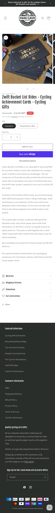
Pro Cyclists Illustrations (15, 359)
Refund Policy (11, 400)
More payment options (27, 160)
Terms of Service (12, 412)
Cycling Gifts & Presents (15, 335)
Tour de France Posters (15, 347)
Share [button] (7, 304)
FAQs (7, 388)
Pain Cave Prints (23, 508)
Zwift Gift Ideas (11, 365)
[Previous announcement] (5, 3)
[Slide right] (33, 89)
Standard (9, 126)
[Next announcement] (50, 3)
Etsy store (29, 461)
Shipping (14, 116)
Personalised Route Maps (15, 341)
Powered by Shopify (36, 508)
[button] (5, 18)
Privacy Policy (11, 406)
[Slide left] (22, 89)
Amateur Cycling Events (15, 353)
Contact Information (14, 417)
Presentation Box (27, 126)
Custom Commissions (14, 371)
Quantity (5, 132)
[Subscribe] (45, 477)
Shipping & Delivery (13, 394)
